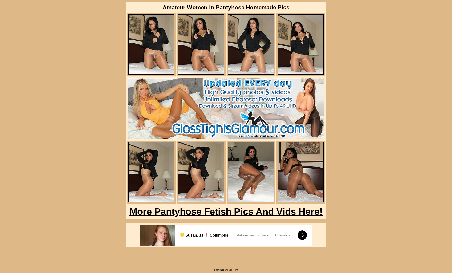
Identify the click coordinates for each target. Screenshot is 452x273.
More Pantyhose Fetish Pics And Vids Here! (226, 211)
